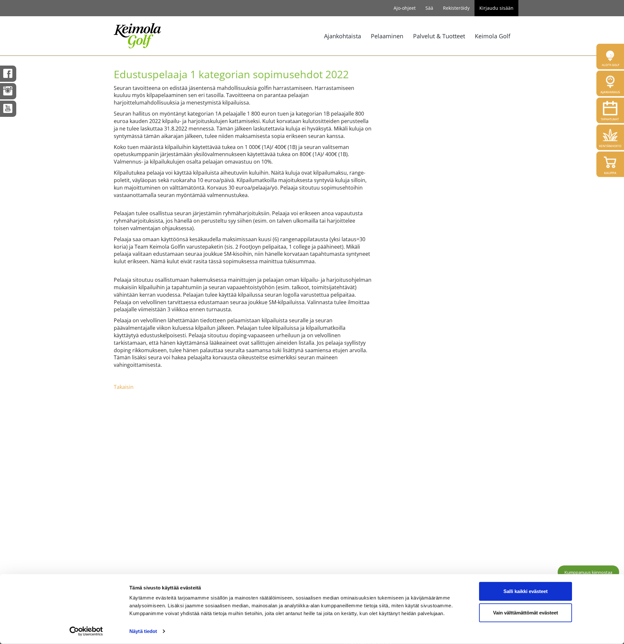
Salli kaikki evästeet (525, 591)
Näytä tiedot (143, 631)
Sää (429, 8)
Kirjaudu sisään (496, 8)
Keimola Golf (492, 36)
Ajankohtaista (342, 36)
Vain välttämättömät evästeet (525, 612)
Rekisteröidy (456, 8)
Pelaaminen (387, 36)
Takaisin (124, 386)
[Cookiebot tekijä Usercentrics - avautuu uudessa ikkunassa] (86, 631)
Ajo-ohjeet (405, 8)
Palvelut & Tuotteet (439, 36)
